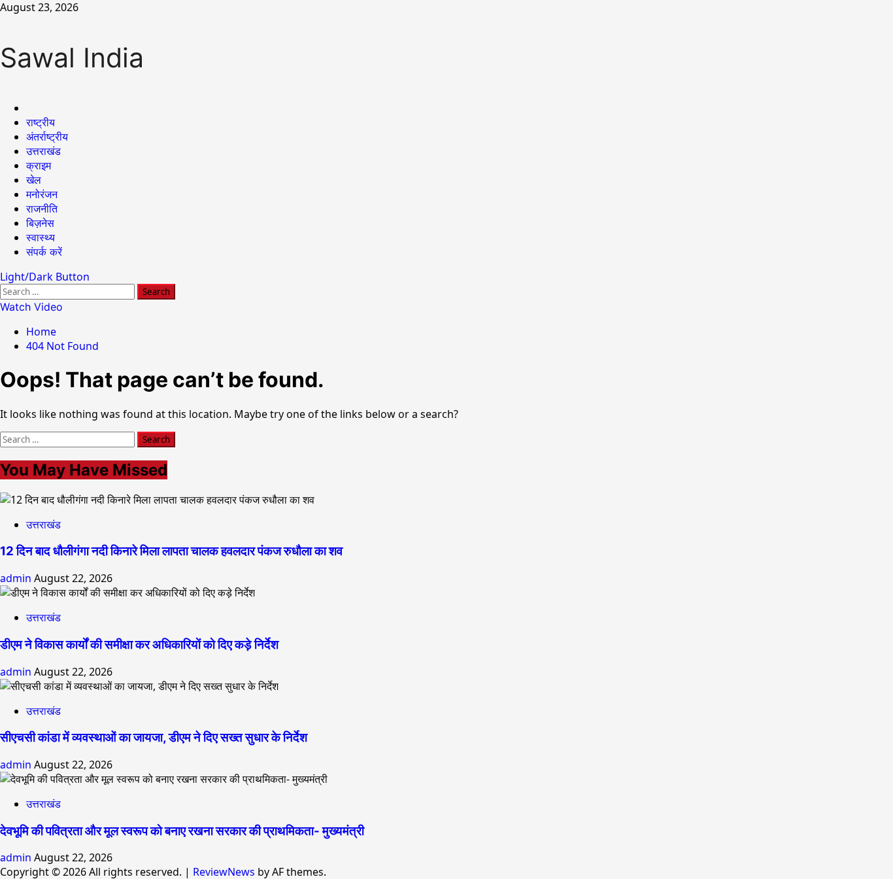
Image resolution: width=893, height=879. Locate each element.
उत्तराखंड (43, 151)
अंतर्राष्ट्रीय (47, 136)
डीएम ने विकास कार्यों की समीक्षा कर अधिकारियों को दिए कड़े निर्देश (139, 644)
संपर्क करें (44, 251)
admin (17, 578)
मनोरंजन (42, 194)
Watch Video (31, 306)
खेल (33, 179)
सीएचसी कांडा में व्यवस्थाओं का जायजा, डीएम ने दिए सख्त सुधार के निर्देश (153, 737)
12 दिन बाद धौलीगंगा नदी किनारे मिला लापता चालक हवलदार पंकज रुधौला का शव (171, 551)
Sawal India (72, 57)
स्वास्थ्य (40, 237)
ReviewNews (224, 872)
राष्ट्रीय (40, 122)
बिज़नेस (40, 223)
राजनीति (42, 208)
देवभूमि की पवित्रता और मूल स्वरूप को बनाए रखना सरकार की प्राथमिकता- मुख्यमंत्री (182, 830)
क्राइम (38, 165)
